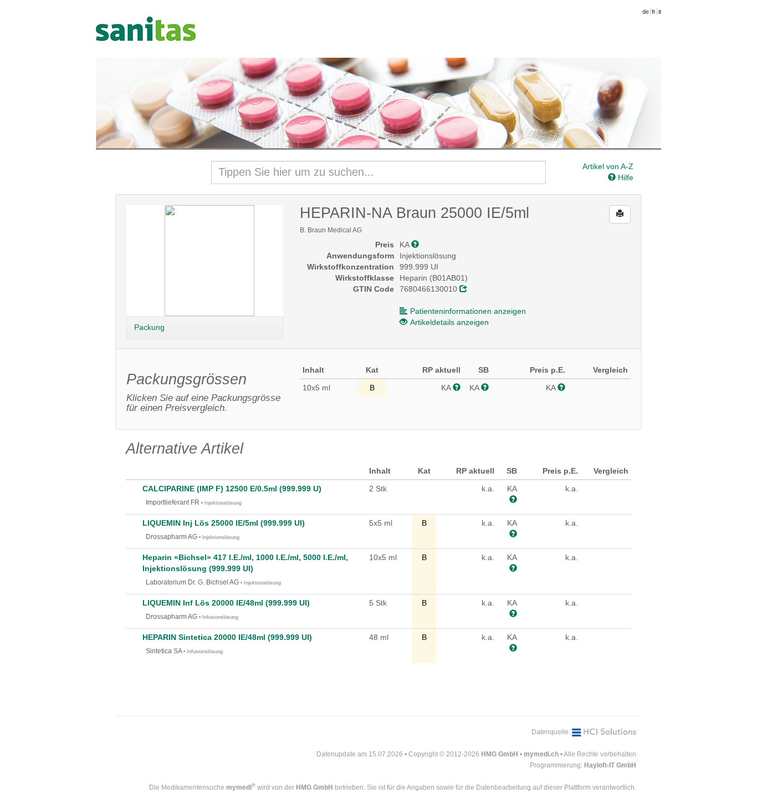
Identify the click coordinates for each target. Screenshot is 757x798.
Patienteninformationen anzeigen (468, 311)
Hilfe (624, 177)
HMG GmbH (499, 754)
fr (654, 11)
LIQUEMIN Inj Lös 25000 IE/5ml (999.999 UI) (223, 523)
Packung (149, 327)
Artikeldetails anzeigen (449, 322)
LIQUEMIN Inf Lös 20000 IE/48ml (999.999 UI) (226, 602)
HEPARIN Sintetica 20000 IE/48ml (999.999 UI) (227, 637)
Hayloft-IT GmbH (610, 765)
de (645, 11)
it (659, 11)
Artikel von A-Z (607, 166)
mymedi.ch (541, 754)
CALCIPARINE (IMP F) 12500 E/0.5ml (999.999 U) (231, 488)
